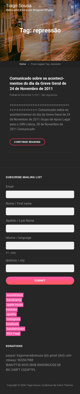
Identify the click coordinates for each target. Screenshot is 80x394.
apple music (15, 305)
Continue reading (29, 142)
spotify (11, 314)
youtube (11, 309)
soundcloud (15, 295)
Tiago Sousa (18, 5)
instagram (14, 319)
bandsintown (15, 329)
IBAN (9, 365)
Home (22, 64)
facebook (12, 324)
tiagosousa (51, 95)
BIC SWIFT (13, 370)
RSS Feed (13, 334)
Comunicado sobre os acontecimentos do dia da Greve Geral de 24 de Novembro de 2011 (38, 83)
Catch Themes (65, 385)
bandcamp (14, 300)
